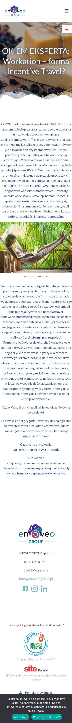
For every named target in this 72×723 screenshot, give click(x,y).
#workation (20, 150)
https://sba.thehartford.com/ (38, 276)
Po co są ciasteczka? (46, 717)
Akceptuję (20, 717)
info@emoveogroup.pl (36, 579)
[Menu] (66, 11)
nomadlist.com (55, 196)
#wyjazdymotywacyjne (22, 373)
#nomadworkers (45, 150)
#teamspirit (24, 317)
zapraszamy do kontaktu (48, 473)
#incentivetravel (52, 311)
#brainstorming (33, 337)
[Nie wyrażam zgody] (67, 708)
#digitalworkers (34, 201)
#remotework (20, 139)
